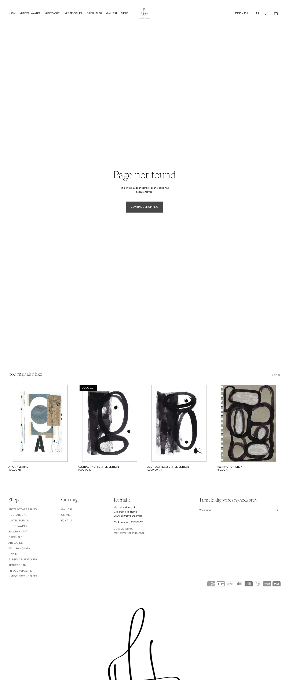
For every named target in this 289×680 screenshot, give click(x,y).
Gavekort (15, 554)
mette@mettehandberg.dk (129, 533)
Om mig (66, 515)
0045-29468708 (123, 529)
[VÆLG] (66, 456)
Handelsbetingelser (22, 576)
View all (276, 374)
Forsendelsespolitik (22, 559)
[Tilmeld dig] (277, 510)
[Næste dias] (66, 423)
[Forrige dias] (14, 423)
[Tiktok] (151, 2)
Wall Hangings (19, 548)
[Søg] (257, 13)
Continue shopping (144, 207)
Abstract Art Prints (22, 509)
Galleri (66, 509)
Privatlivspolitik (20, 570)
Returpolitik (17, 565)
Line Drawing (17, 526)
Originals (15, 537)
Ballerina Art (18, 531)
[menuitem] (124, 13)
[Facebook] (137, 2)
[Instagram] (144, 2)
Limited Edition (18, 520)
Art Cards (15, 543)
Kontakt (66, 520)
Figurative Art (18, 515)
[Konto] (266, 13)
